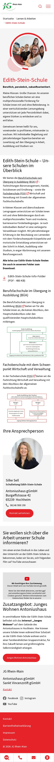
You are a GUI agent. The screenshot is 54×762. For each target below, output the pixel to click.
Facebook (13, 698)
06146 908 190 (17, 505)
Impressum (9, 732)
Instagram (30, 698)
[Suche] (40, 6)
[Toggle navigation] (48, 6)
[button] (6, 757)
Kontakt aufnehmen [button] (20, 513)
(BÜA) (18, 306)
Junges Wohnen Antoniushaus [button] (21, 657)
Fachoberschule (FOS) (14, 193)
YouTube (12, 704)
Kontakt (7, 689)
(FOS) (30, 376)
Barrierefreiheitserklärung (17, 725)
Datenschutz (9, 739)
